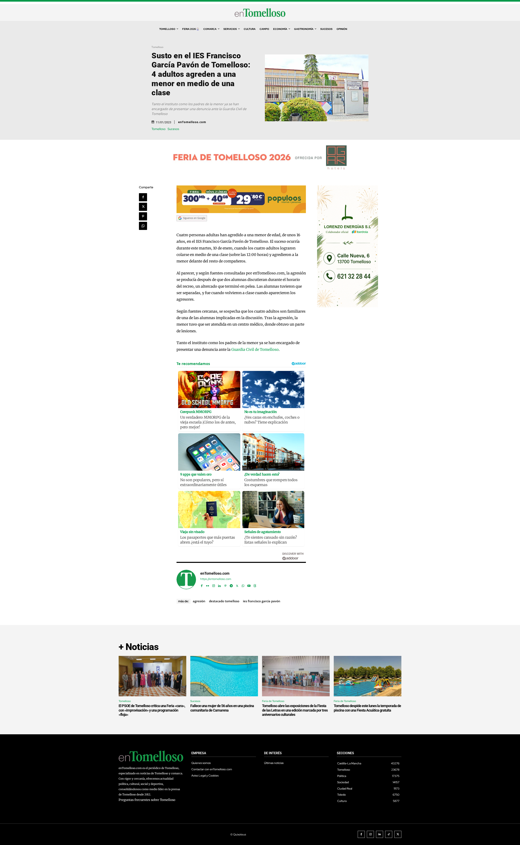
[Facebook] (143, 197)
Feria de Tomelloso (273, 701)
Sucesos (173, 129)
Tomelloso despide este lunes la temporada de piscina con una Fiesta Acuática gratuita (367, 708)
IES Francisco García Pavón (261, 601)
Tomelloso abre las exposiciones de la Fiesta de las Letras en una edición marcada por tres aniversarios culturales (295, 710)
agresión (199, 601)
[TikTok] (388, 834)
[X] (143, 207)
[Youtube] (248, 584)
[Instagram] (213, 584)
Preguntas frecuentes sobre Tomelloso (147, 800)
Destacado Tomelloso (224, 601)
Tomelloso (157, 47)
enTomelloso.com (192, 122)
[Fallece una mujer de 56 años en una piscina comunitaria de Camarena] (224, 676)
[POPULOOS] (241, 212)
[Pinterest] (143, 216)
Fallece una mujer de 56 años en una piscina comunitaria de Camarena (222, 708)
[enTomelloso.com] (186, 579)
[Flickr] (207, 584)
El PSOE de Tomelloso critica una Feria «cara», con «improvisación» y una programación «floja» (152, 710)
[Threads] (254, 584)
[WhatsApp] (143, 226)
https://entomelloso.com (215, 579)
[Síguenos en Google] (192, 225)
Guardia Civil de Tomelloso (255, 349)
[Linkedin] (219, 584)
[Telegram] (231, 584)
